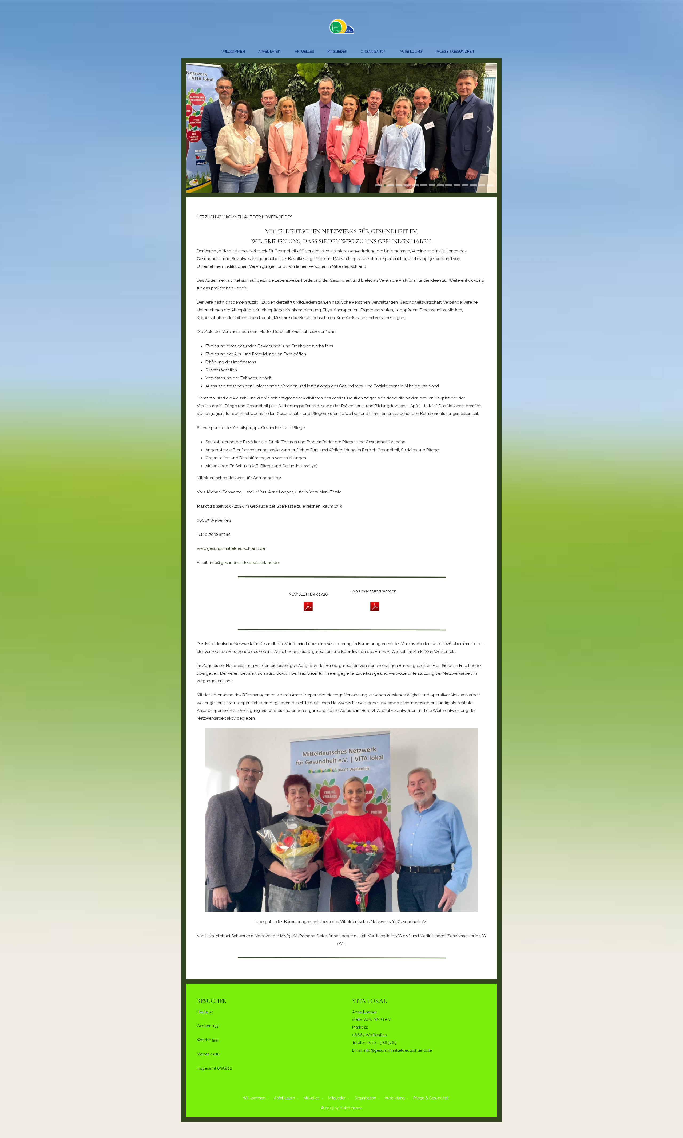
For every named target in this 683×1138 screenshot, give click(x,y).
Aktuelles (304, 51)
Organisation (373, 51)
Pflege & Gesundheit (455, 51)
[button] (378, 185)
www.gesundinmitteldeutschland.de (231, 548)
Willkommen (233, 51)
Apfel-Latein (269, 51)
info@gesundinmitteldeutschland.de (244, 562)
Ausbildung (411, 51)
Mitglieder (337, 51)
